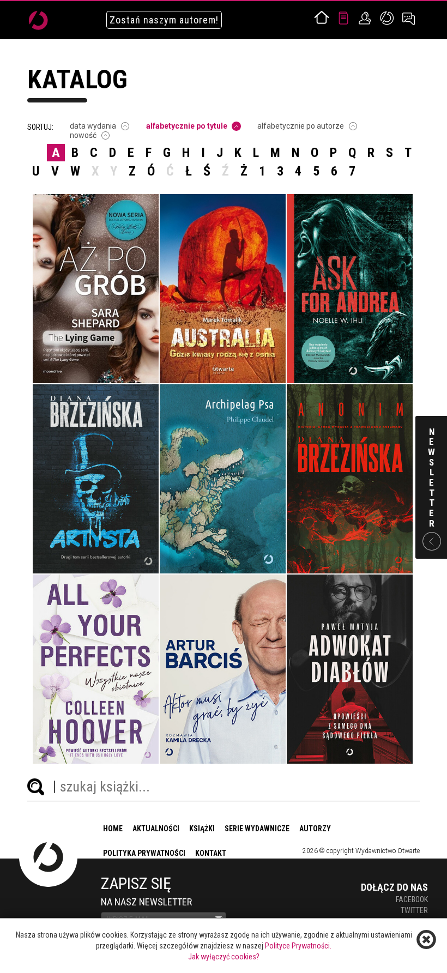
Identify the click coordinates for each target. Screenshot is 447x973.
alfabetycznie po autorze (300, 126)
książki (202, 828)
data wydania (93, 126)
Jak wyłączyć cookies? (223, 956)
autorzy (315, 828)
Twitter (414, 910)
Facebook (412, 899)
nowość (83, 135)
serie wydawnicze (257, 828)
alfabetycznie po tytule (186, 126)
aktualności (155, 828)
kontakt (210, 853)
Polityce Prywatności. (298, 945)
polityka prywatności (144, 853)
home (113, 828)
